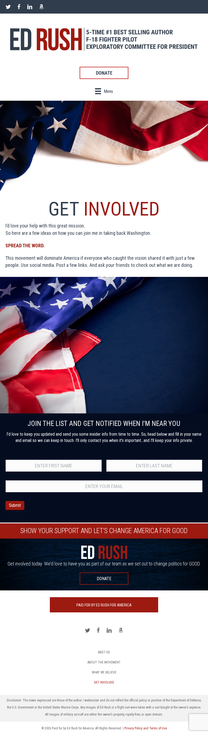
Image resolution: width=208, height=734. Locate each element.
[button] (104, 73)
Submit (15, 505)
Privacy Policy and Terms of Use (145, 728)
